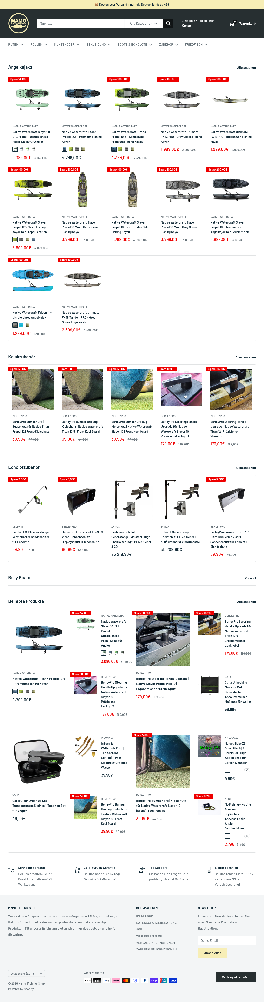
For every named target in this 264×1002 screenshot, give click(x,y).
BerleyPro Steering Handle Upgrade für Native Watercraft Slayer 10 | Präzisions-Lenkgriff (179, 429)
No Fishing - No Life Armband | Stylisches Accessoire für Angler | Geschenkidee (238, 816)
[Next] (255, 408)
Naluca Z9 (231, 737)
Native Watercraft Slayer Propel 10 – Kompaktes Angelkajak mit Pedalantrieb (229, 227)
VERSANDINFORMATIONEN (155, 942)
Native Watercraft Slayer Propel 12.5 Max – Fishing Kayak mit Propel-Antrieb (29, 227)
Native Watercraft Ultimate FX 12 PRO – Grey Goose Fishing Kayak (181, 136)
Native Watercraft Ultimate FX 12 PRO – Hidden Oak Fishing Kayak (231, 136)
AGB (139, 929)
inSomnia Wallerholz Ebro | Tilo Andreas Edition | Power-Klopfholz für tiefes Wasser (114, 755)
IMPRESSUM (144, 916)
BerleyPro (19, 416)
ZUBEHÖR (166, 44)
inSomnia (107, 737)
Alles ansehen (246, 357)
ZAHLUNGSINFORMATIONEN (156, 949)
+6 (247, 770)
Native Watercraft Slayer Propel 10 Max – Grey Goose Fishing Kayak (179, 227)
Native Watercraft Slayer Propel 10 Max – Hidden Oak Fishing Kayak (129, 227)
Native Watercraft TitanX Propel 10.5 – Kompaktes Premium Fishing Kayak (128, 136)
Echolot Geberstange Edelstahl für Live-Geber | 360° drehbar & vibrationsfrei (181, 537)
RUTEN (13, 44)
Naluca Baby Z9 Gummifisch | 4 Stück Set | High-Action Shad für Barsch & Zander (236, 753)
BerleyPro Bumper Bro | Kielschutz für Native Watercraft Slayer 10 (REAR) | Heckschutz (161, 806)
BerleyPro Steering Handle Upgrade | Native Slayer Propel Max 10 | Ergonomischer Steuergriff (162, 684)
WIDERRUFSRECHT (150, 936)
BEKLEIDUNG (96, 44)
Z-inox (115, 526)
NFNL (228, 798)
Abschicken (212, 953)
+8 (247, 835)
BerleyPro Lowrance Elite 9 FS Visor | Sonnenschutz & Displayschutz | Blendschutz (82, 537)
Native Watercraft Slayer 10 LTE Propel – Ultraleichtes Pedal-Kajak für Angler (31, 136)
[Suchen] (168, 23)
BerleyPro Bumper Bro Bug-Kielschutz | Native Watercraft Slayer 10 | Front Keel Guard (131, 426)
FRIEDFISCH (194, 44)
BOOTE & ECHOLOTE (132, 44)
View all (251, 578)
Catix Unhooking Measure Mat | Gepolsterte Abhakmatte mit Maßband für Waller (238, 691)
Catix (228, 676)
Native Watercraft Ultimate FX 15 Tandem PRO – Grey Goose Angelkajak (80, 317)
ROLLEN (36, 44)
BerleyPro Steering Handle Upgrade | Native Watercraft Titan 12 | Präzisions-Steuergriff (229, 429)
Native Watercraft (25, 126)
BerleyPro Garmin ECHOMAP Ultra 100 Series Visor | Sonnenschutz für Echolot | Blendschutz (229, 539)
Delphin (17, 526)
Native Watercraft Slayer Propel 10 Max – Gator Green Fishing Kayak (80, 227)
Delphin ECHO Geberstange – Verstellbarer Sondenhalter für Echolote (31, 537)
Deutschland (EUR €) (23, 973)
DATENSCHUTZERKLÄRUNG (156, 922)
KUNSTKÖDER (64, 44)
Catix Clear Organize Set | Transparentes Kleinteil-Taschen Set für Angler (39, 806)
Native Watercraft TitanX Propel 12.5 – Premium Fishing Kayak (82, 136)
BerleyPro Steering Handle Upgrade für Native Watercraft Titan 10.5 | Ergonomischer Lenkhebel (238, 633)
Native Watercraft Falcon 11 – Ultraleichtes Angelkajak (32, 315)
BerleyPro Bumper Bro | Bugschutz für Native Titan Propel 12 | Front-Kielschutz (30, 426)
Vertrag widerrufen (236, 977)
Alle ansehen (247, 67)
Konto (186, 25)
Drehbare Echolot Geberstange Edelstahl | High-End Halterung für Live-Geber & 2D (131, 539)
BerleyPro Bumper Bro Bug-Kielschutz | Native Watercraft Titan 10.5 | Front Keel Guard (82, 426)
